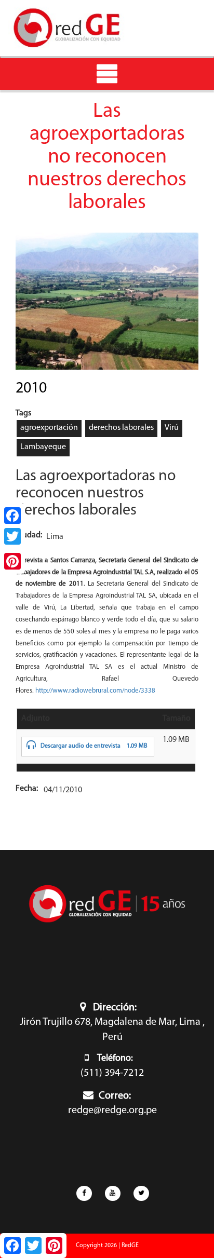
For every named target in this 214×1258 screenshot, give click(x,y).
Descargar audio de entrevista (81, 746)
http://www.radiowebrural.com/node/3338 (95, 690)
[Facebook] (12, 515)
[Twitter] (12, 536)
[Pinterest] (12, 561)
